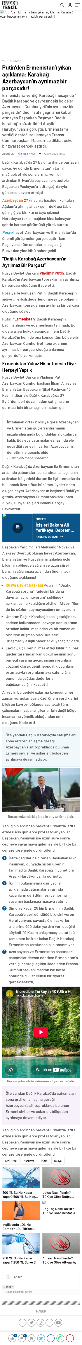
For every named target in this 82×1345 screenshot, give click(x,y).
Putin (44, 1161)
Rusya (58, 1161)
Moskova (28, 1161)
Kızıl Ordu (11, 1161)
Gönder (8, 1286)
